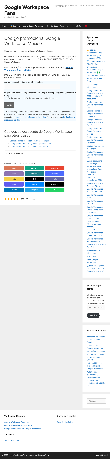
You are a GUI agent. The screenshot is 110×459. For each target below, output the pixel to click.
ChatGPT (34, 168)
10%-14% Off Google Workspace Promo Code (96, 78)
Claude (13, 168)
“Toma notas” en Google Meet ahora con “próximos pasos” (96, 348)
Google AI (54, 168)
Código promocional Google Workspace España (30, 141)
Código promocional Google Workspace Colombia (31, 143)
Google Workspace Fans (26, 10)
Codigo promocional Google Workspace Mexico (95, 131)
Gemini (14, 173)
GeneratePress (43, 455)
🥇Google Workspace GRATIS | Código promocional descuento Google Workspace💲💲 (96, 67)
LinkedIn (14, 190)
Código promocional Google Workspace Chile (29, 146)
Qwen (14, 184)
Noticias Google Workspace (57, 26)
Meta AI (34, 184)
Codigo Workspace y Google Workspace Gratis (95, 155)
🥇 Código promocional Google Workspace (27, 26)
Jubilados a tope (11, 440)
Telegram (34, 190)
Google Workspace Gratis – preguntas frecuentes (95, 210)
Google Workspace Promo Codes (18, 425)
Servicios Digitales (65, 422)
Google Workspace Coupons (16, 422)
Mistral (14, 179)
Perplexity (34, 173)
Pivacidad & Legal (101, 455)
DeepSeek (54, 173)
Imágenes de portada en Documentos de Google (96, 339)
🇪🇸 (86, 26)
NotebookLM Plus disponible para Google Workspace (95, 366)
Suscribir (93, 315)
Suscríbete (77, 26)
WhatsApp (55, 190)
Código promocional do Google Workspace (22, 429)
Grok (34, 179)
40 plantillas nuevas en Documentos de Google (95, 357)
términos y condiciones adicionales (30, 117)
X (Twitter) (55, 184)
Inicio (4, 26)
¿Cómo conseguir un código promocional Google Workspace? (95, 268)
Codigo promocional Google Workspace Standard (95, 140)
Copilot (54, 179)
